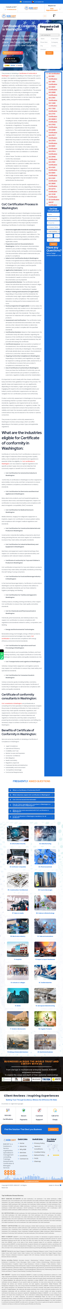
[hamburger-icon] (45, 16)
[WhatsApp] (2, 654)
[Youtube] (5, 1174)
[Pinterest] (11, 1174)
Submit (49, 53)
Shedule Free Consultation (12, 53)
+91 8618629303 (11, 9)
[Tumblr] (8, 1174)
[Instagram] (8, 1171)
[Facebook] (5, 1171)
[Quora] (14, 1174)
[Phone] (2, 658)
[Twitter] (14, 1171)
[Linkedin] (11, 1171)
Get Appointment (52, 9)
